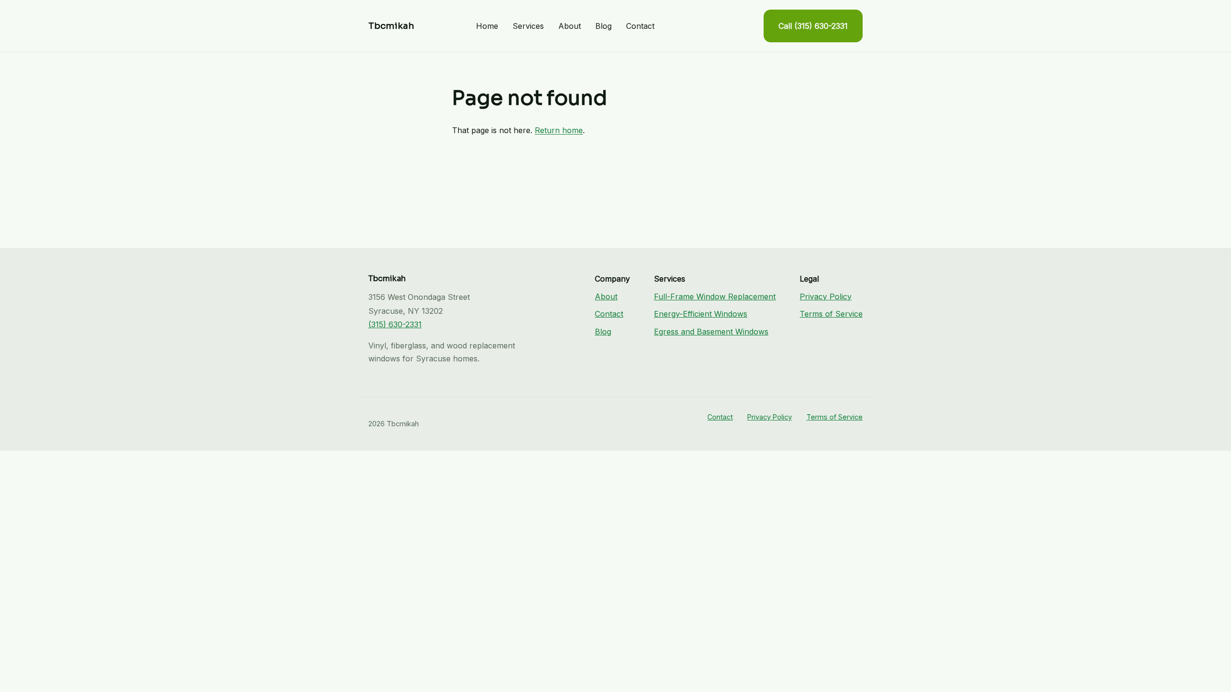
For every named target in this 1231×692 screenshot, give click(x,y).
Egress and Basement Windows (711, 331)
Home (487, 26)
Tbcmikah (391, 25)
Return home (559, 130)
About (569, 26)
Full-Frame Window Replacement (715, 296)
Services (528, 26)
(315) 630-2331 (395, 324)
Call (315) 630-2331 (813, 26)
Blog (603, 26)
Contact (640, 26)
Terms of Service (831, 314)
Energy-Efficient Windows (700, 314)
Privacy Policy (826, 296)
